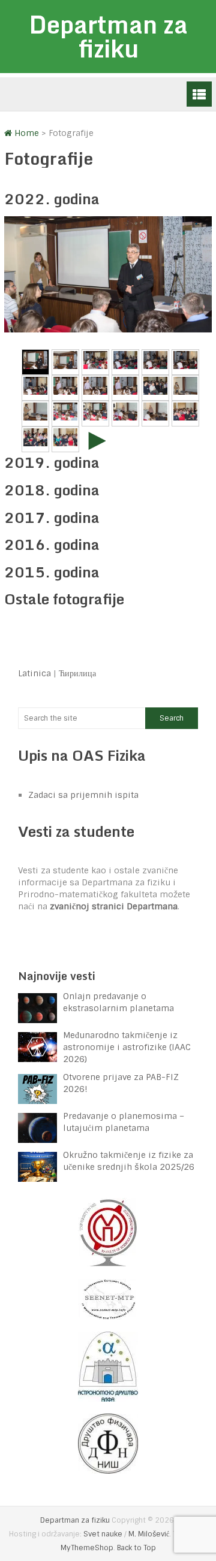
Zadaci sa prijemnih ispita (83, 794)
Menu (199, 94)
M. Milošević (148, 1534)
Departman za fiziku (108, 36)
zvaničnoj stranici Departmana (114, 906)
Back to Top (136, 1548)
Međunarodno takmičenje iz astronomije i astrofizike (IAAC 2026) (127, 1047)
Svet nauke (102, 1534)
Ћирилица (77, 673)
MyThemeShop (87, 1548)
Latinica (34, 673)
